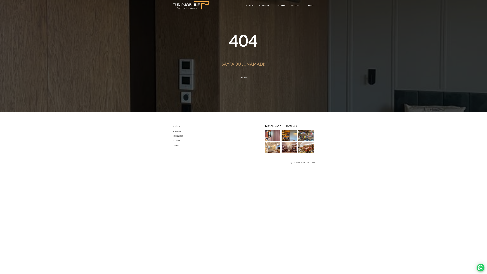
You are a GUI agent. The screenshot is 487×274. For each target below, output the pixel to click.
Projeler (295, 5)
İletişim (311, 5)
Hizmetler (281, 5)
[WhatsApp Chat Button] (480, 267)
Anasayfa (250, 5)
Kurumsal (264, 5)
